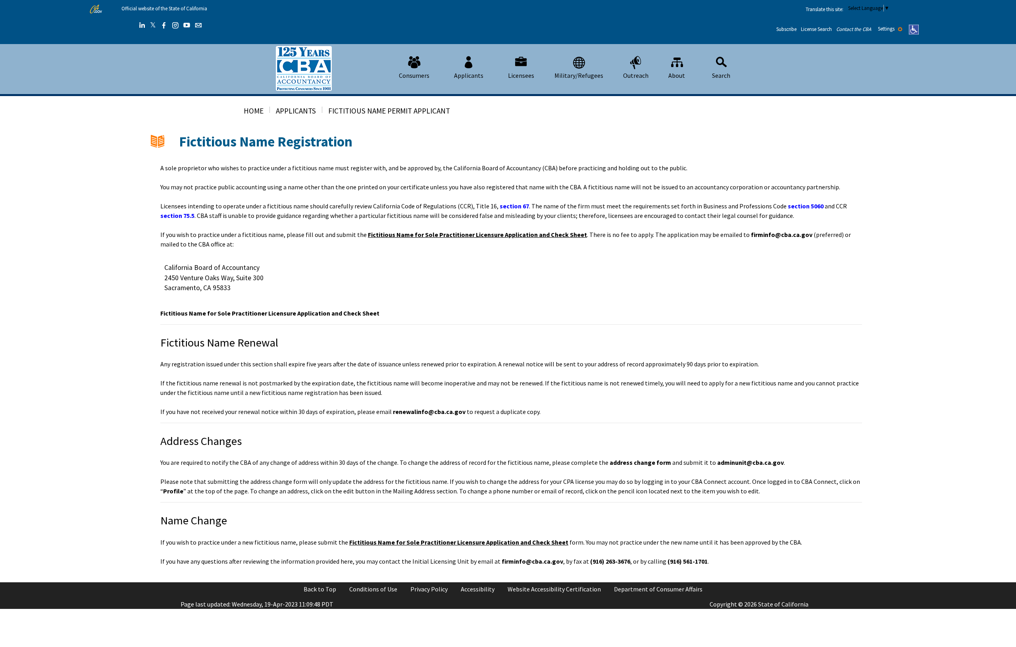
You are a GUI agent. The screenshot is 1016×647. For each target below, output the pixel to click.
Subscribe (786, 29)
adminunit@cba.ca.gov (750, 462)
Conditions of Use (373, 589)
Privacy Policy (429, 589)
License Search (816, 29)
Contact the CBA (853, 29)
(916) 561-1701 (688, 561)
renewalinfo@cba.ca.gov (429, 412)
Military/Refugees (578, 75)
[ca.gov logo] (95, 9)
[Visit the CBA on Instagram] (175, 25)
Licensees (521, 75)
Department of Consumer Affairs (658, 589)
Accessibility (478, 589)
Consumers (414, 75)
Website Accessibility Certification (554, 589)
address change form (640, 462)
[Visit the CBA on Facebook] (163, 25)
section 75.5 (177, 216)
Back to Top (320, 589)
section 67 (514, 206)
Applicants (468, 75)
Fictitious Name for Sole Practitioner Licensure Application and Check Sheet (477, 235)
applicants (296, 111)
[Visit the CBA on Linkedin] (142, 25)
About (676, 75)
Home (254, 111)
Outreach (635, 75)
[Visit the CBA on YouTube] (186, 25)
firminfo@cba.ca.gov (781, 235)
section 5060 (806, 206)
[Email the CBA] (198, 25)
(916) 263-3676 (610, 561)
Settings (887, 28)
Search (721, 75)
